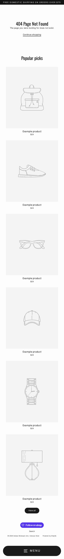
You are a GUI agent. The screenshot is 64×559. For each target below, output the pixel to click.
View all (32, 510)
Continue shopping (32, 34)
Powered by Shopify (49, 536)
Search (32, 531)
